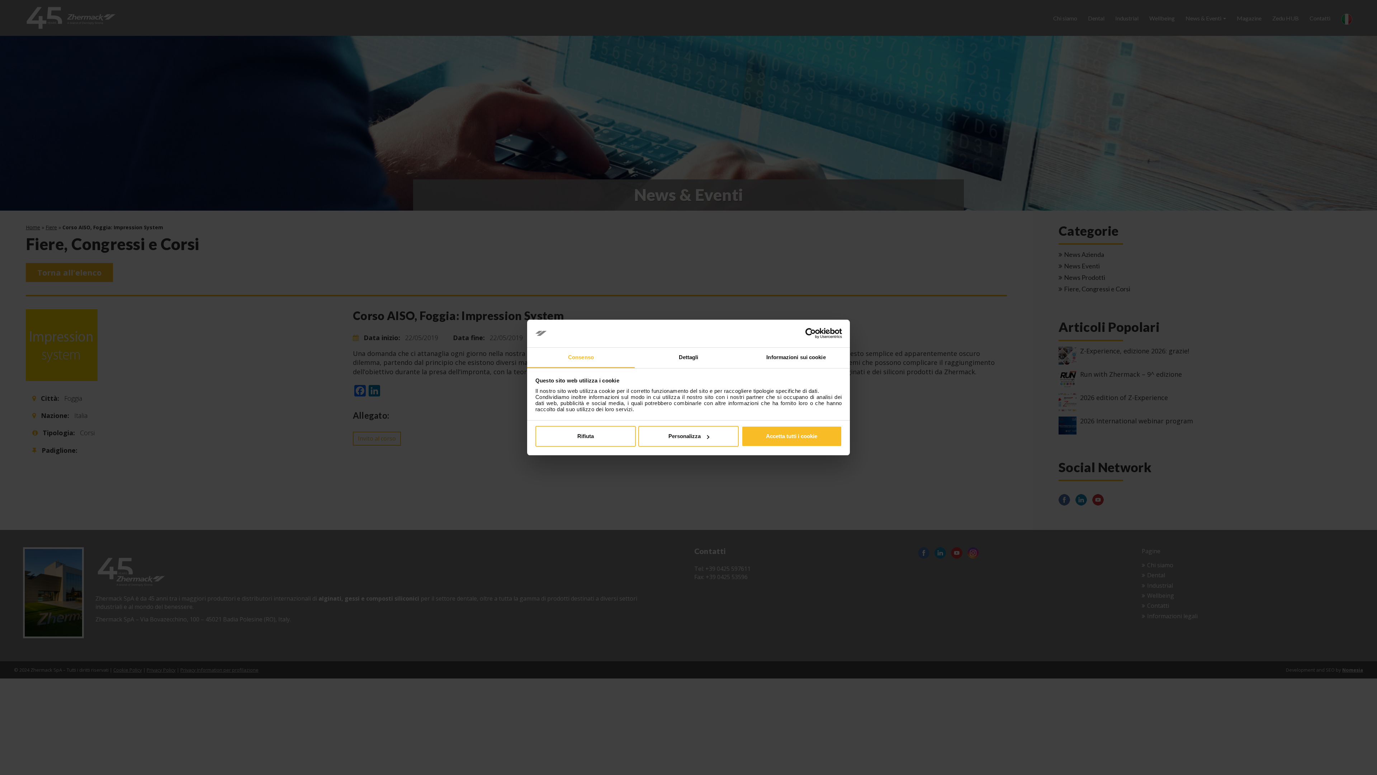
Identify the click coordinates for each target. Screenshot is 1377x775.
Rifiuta (585, 436)
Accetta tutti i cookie (791, 436)
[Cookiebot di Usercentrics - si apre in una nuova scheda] (810, 333)
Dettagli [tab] (689, 357)
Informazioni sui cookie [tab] (795, 357)
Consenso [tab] (581, 357)
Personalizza (684, 436)
